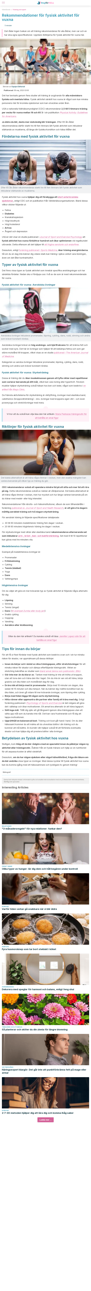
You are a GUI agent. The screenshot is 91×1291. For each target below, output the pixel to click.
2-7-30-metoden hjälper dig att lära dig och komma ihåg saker (38, 1113)
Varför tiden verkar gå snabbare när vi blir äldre (29, 909)
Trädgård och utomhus (12, 1027)
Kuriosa (5, 906)
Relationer (6, 826)
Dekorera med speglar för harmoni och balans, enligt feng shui (38, 989)
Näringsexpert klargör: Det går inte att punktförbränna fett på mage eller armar (44, 1071)
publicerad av (37, 508)
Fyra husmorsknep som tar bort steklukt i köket (29, 949)
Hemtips (5, 947)
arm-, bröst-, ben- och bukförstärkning (38, 536)
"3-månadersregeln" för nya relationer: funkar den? (32, 828)
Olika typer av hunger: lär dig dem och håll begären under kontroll (40, 868)
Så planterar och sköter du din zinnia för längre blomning (35, 1029)
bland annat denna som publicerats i (60, 671)
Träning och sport (19, 10)
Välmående (6, 10)
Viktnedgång (7, 1067)
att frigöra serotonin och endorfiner (61, 244)
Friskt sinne (7, 866)
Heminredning (8, 987)
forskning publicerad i (38, 250)
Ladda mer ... (45, 1120)
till (28, 611)
